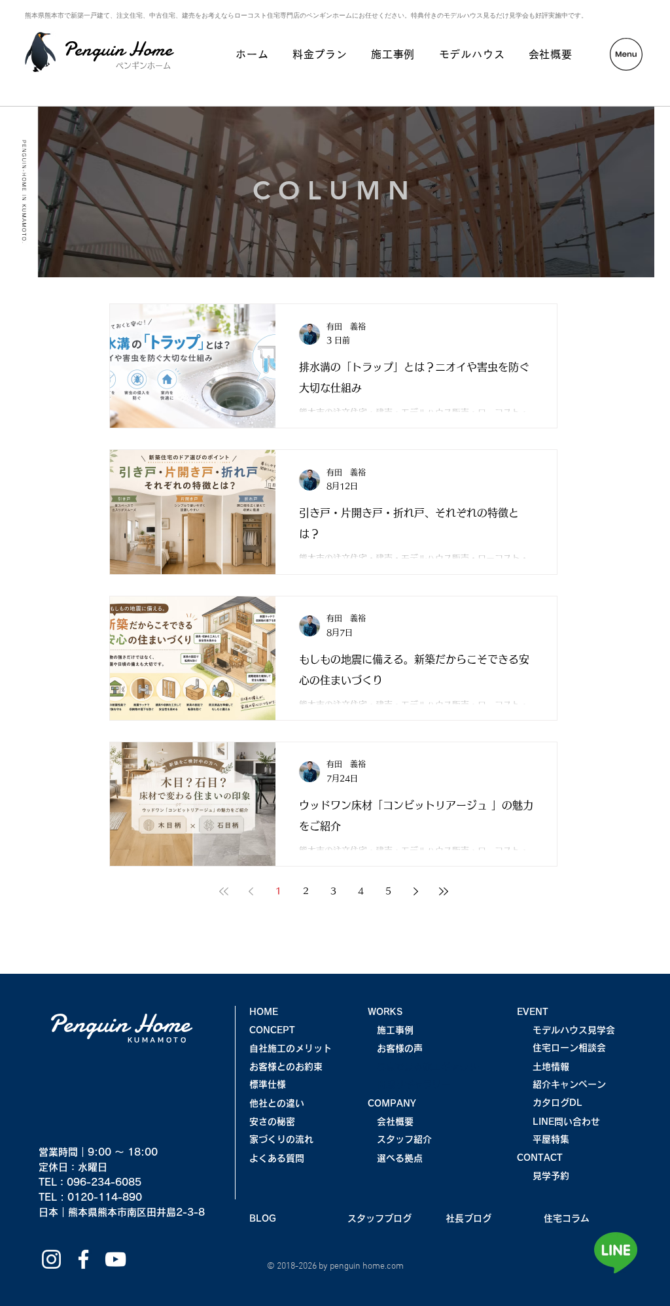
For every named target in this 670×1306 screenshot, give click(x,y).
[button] (626, 54)
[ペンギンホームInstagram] (51, 1259)
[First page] (224, 891)
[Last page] (443, 891)
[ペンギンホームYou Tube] (115, 1259)
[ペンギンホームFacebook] (83, 1259)
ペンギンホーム (143, 65)
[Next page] (416, 891)
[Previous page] (251, 891)
